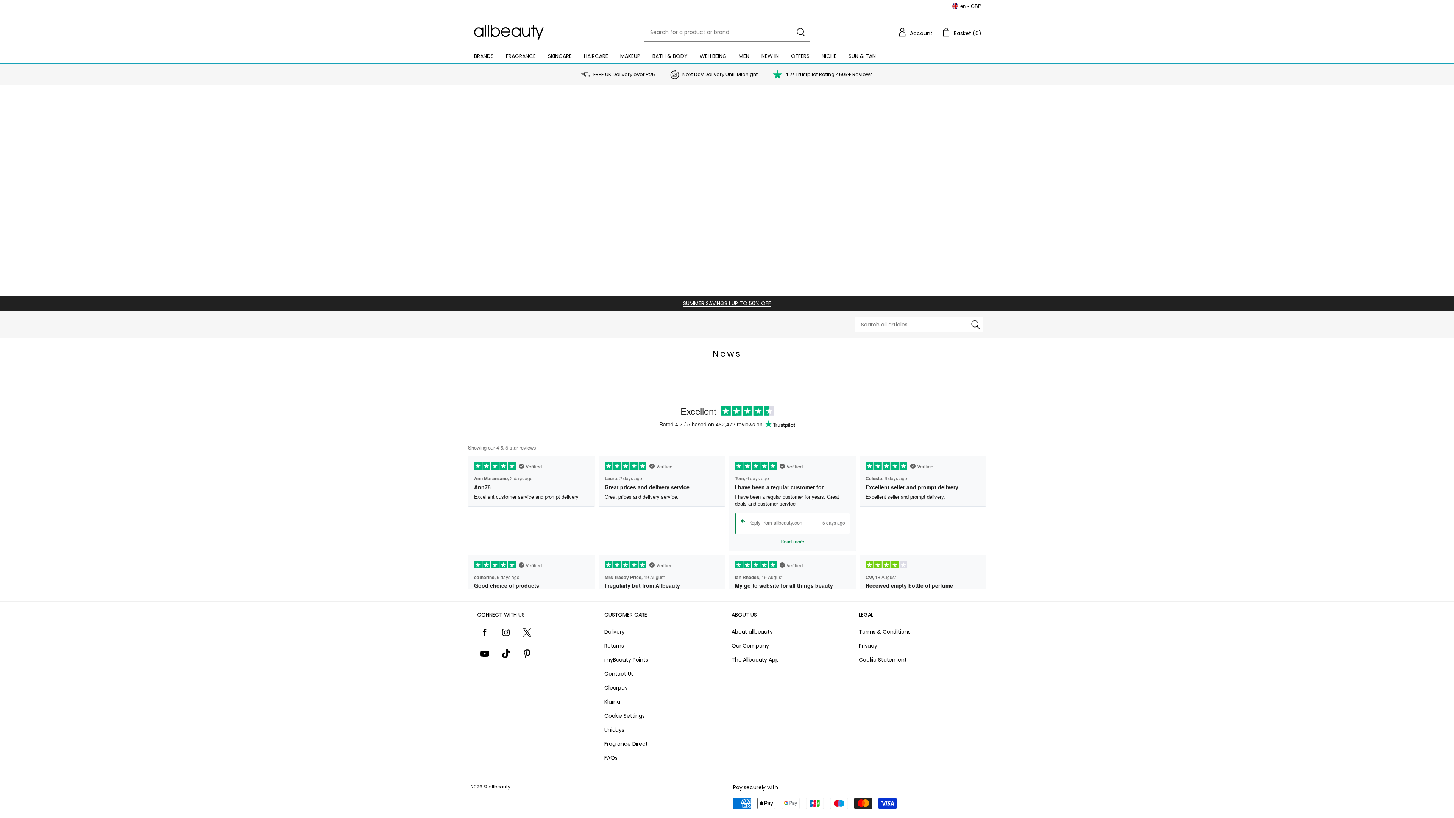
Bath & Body (670, 56)
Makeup (630, 56)
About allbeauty (752, 631)
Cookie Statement (883, 659)
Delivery (614, 631)
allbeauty (499, 787)
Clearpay (616, 688)
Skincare (560, 56)
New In (770, 56)
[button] (915, 32)
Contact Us (619, 674)
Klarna (612, 702)
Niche (829, 56)
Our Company (750, 645)
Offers (800, 56)
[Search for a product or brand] (800, 32)
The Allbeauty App (755, 659)
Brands (484, 56)
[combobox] (727, 32)
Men (744, 56)
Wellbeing (713, 56)
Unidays (614, 730)
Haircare (596, 56)
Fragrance (521, 56)
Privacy (868, 645)
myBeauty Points (626, 659)
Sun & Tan (862, 56)
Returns (614, 645)
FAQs (610, 758)
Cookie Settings (624, 716)
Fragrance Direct (626, 744)
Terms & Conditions (884, 631)
